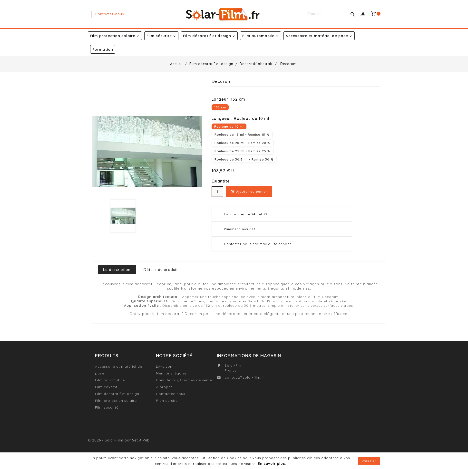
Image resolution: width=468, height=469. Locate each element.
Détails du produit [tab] (161, 269)
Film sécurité (159, 35)
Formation (102, 49)
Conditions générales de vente (184, 380)
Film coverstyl (108, 387)
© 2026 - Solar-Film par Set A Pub (119, 440)
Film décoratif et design (207, 35)
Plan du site (167, 400)
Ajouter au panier (249, 191)
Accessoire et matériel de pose (317, 35)
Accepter (369, 460)
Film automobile (258, 35)
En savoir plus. (272, 463)
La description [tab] (116, 269)
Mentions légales (171, 373)
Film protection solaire (112, 35)
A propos (164, 387)
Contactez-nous (109, 14)
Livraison (164, 366)
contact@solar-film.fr (244, 377)
